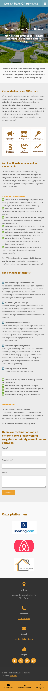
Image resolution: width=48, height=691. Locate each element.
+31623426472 (24, 618)
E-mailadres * (7, 460)
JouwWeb (13, 676)
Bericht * (5, 472)
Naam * (5, 448)
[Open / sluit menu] (45, 3)
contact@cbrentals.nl (24, 639)
